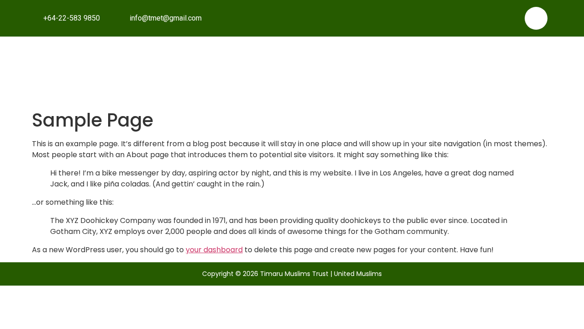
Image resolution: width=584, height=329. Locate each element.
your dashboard (214, 249)
